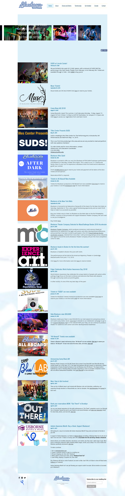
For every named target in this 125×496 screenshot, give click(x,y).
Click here (95, 184)
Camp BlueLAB (79, 370)
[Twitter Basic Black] (25, 478)
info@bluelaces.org (60, 170)
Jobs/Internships (94, 388)
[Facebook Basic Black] (19, 478)
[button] (57, 6)
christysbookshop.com (61, 451)
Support (103, 388)
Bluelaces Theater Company (59, 229)
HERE (72, 72)
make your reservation (96, 410)
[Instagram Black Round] (22, 478)
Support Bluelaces (59, 323)
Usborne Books (78, 436)
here (76, 91)
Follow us (53, 462)
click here (90, 343)
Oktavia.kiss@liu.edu (57, 152)
